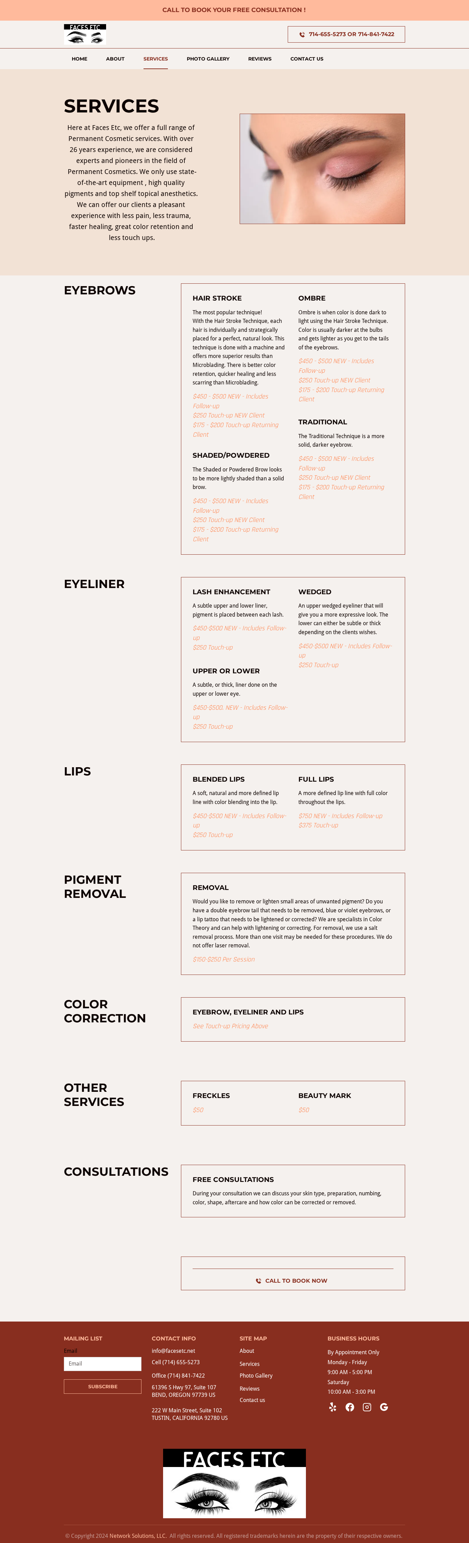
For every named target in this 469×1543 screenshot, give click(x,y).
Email (70, 1351)
